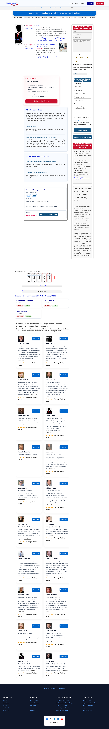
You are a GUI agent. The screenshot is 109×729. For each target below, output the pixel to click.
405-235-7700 (31, 215)
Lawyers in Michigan (87, 705)
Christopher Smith (25, 558)
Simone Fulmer (23, 595)
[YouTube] (62, 719)
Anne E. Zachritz (24, 452)
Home (71, 3)
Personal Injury (34, 700)
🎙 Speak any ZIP (42, 291)
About (76, 3)
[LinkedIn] (58, 719)
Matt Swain (50, 452)
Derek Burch (50, 661)
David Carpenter (52, 558)
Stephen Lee (22, 524)
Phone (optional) (79, 97)
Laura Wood (50, 416)
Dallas (5, 700)
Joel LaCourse (23, 343)
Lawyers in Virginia (87, 710)
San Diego (6, 703)
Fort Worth (6, 710)
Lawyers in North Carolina (89, 703)
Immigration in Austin (61, 705)
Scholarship (51, 688)
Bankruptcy (33, 708)
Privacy (82, 3)
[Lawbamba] (11, 3)
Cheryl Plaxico (23, 416)
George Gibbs (23, 661)
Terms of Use (76, 66)
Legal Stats (62, 688)
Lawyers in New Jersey (88, 708)
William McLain (51, 488)
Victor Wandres (51, 595)
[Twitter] (50, 719)
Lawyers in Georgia (87, 700)
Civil (50, 8)
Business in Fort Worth (62, 710)
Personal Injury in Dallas (62, 700)
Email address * (79, 90)
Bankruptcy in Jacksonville (63, 708)
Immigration (33, 705)
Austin (5, 705)
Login (90, 3)
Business (32, 710)
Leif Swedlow (51, 631)
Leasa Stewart (23, 379)
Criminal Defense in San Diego (64, 703)
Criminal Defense (34, 703)
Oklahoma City (58, 8)
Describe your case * (80, 104)
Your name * (78, 83)
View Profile (36, 338)
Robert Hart (50, 524)
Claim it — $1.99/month (41, 101)
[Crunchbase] (54, 719)
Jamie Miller (22, 631)
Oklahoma (43, 8)
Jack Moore (22, 488)
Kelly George (50, 343)
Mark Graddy (50, 379)
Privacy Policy (84, 66)
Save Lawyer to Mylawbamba (48, 214)
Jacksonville (6, 708)
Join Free (100, 3)
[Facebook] (47, 719)
